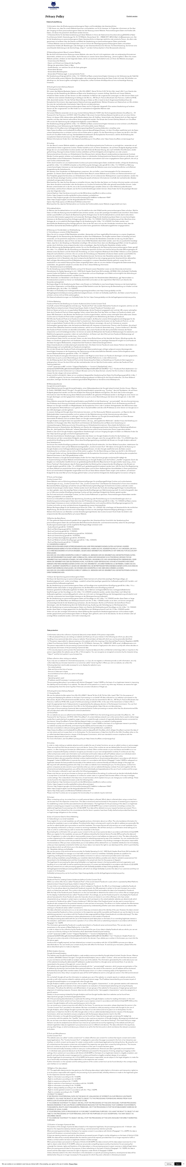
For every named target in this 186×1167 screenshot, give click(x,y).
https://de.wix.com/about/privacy (88, 104)
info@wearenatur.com (125, 37)
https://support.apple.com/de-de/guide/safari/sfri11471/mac (72, 199)
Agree (178, 1164)
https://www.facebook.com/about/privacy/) (62, 345)
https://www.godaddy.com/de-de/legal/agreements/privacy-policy (113, 297)
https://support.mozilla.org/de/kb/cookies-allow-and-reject (73, 784)
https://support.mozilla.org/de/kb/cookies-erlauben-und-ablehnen (76, 195)
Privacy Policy (73, 1164)
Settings (169, 1164)
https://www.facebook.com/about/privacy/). (116, 914)
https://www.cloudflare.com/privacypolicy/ (119, 139)
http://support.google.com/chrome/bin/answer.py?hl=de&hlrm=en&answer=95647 (82, 197)
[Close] (184, 1163)
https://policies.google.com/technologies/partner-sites (69, 434)
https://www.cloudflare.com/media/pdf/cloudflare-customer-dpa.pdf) (71, 130)
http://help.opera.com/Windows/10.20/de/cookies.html (71, 202)
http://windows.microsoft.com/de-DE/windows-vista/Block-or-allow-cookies (85, 193)
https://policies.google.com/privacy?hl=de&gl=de (109, 457)
